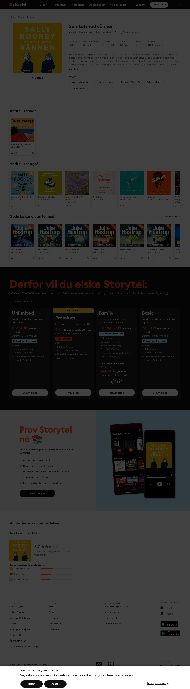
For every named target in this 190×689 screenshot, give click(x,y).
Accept (55, 684)
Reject (31, 684)
